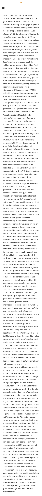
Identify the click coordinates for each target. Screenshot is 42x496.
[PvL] (21, 3)
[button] (3, 8)
